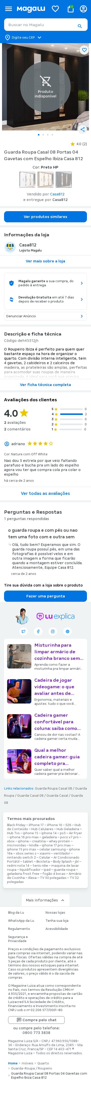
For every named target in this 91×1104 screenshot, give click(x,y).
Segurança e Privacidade (18, 939)
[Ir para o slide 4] (52, 135)
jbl (77, 861)
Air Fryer (75, 833)
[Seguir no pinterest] (67, 631)
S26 (68, 825)
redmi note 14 (18, 865)
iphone (23, 841)
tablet (28, 861)
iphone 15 (30, 833)
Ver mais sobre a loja (45, 261)
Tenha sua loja (57, 921)
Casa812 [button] (57, 194)
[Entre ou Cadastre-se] (83, 8)
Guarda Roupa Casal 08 (53, 788)
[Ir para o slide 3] (48, 135)
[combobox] (46, 24)
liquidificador (30, 870)
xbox (11, 841)
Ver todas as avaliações (45, 493)
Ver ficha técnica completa (45, 385)
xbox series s (26, 853)
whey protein (59, 841)
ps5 (63, 833)
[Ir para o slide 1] (38, 135)
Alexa (32, 878)
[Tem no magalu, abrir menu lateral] (8, 8)
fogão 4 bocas (53, 874)
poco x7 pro (69, 837)
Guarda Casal (57, 795)
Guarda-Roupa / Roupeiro (31, 1068)
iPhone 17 (36, 825)
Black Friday (16, 825)
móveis (27, 1063)
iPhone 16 (54, 825)
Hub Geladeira (68, 829)
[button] (80, 26)
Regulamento (19, 929)
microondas (16, 845)
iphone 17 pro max (56, 845)
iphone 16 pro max (24, 837)
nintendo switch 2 (21, 857)
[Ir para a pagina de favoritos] (55, 8)
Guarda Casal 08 (30, 795)
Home (13, 1063)
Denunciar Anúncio (21, 316)
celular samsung (52, 849)
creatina (39, 841)
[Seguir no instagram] (53, 631)
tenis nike (40, 865)
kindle (34, 845)
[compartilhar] (82, 129)
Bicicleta (43, 861)
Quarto (43, 1063)
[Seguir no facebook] (38, 631)
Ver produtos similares (45, 217)
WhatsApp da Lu (21, 921)
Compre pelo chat (39, 1020)
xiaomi (45, 853)
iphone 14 (49, 833)
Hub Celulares (42, 829)
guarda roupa (64, 870)
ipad (47, 870)
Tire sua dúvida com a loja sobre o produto (43, 585)
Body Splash (62, 861)
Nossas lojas (55, 912)
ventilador (62, 853)
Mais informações (42, 900)
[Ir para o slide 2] (43, 135)
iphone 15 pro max (21, 849)
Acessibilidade (57, 929)
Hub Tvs (13, 833)
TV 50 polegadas (53, 878)
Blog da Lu (16, 912)
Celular (44, 857)
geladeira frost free (23, 874)
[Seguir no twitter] (23, 631)
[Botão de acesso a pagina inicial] (31, 8)
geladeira (49, 837)
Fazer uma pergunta (45, 596)
